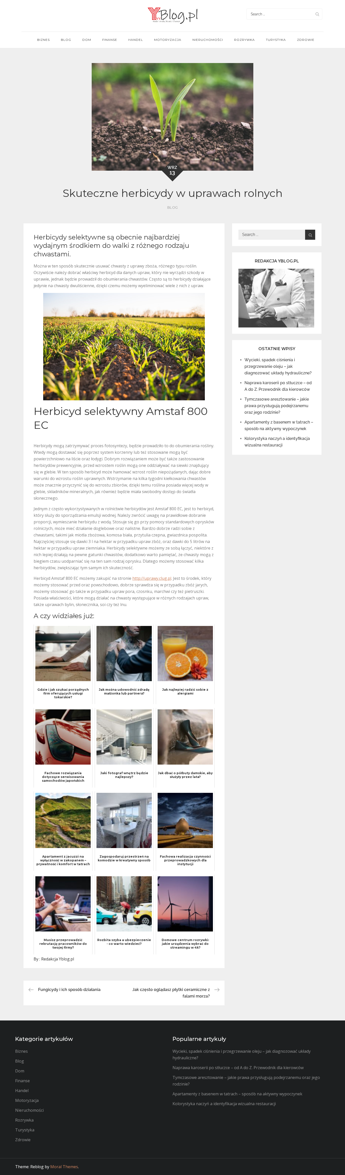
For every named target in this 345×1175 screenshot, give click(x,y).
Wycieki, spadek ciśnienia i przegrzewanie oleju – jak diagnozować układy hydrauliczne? (278, 366)
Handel (135, 40)
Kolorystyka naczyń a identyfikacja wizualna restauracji (224, 1103)
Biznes (43, 40)
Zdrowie (305, 40)
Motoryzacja (167, 40)
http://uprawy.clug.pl (151, 578)
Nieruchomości (207, 40)
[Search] (317, 14)
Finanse (109, 40)
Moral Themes (64, 1166)
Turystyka (276, 40)
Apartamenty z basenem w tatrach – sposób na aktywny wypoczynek (237, 1094)
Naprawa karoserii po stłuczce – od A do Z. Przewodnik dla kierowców (238, 1067)
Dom (86, 40)
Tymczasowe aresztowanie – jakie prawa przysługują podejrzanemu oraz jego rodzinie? (276, 406)
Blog (66, 40)
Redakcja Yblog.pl (57, 959)
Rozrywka (244, 40)
